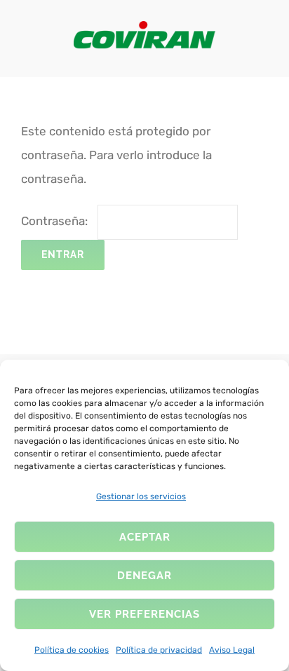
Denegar (144, 575)
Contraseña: (55, 221)
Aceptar (144, 537)
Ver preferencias (144, 614)
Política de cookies (71, 650)
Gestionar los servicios (141, 496)
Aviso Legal (232, 650)
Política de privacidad (159, 650)
